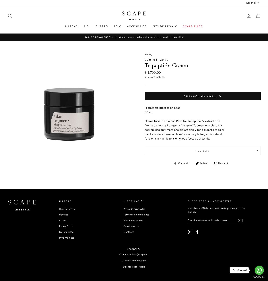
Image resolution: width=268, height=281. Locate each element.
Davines (63, 214)
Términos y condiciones (136, 214)
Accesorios (137, 26)
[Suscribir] (240, 220)
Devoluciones (131, 226)
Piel (86, 26)
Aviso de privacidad (134, 209)
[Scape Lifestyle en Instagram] (190, 232)
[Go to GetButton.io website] (259, 277)
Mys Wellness (66, 237)
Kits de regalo (165, 26)
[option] (134, 37)
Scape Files (193, 26)
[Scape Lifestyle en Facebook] (197, 232)
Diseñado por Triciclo (134, 267)
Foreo (62, 220)
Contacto (129, 232)
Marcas (71, 26)
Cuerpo (102, 26)
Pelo (117, 26)
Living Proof (65, 226)
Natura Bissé (66, 232)
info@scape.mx (140, 254)
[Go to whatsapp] (259, 270)
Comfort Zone (157, 60)
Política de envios (133, 220)
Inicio (148, 54)
